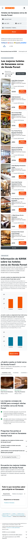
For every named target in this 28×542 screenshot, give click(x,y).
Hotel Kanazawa (15, 97)
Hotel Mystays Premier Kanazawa (17, 199)
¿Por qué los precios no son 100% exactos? (11, 537)
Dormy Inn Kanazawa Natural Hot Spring (17, 148)
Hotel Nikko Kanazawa (17, 80)
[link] (14, 353)
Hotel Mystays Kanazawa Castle (18, 166)
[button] (2, 8)
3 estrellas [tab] (15, 372)
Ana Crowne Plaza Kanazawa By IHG (16, 113)
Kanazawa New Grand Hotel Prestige (17, 232)
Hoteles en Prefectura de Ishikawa (17, 515)
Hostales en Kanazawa (9, 502)
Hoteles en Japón (5, 515)
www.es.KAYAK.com (7, 513)
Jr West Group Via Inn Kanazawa (17, 216)
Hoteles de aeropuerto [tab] (18, 494)
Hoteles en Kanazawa (6, 516)
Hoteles (14, 513)
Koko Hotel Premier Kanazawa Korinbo (16, 183)
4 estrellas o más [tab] (6, 372)
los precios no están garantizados (13, 527)
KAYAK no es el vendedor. (8, 532)
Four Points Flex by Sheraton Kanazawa (17, 131)
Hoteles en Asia (20, 513)
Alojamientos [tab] (6, 494)
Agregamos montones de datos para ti (12, 534)
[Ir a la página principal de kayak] (9, 8)
